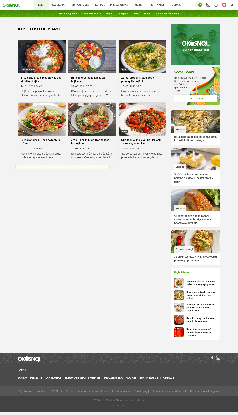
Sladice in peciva (68, 13)
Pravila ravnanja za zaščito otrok (169, 391)
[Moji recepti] (224, 5)
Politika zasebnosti (121, 391)
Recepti (41, 5)
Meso (109, 13)
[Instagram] (218, 358)
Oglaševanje (25, 391)
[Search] (208, 5)
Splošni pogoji (142, 391)
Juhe (135, 13)
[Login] (232, 5)
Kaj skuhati (59, 5)
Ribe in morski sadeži (167, 13)
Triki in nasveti (157, 5)
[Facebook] (212, 358)
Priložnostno (119, 5)
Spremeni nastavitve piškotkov (92, 391)
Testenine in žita (92, 13)
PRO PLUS (56, 391)
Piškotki (69, 391)
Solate (147, 13)
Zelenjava (122, 13)
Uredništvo (40, 391)
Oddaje (176, 5)
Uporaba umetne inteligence (204, 391)
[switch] (198, 4)
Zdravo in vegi (81, 5)
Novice (138, 5)
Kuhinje (100, 5)
